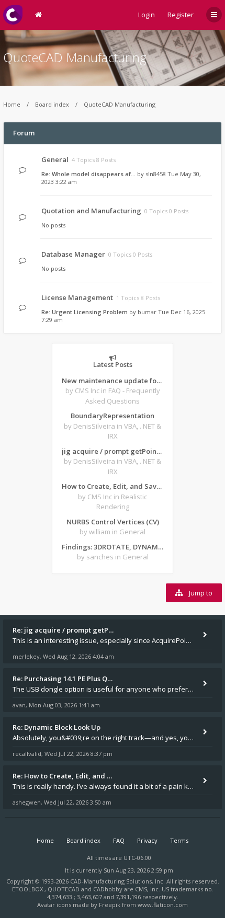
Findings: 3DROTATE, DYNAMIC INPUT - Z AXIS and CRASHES (112, 547)
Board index (52, 104)
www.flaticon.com (163, 905)
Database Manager (73, 254)
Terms (179, 840)
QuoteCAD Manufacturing (75, 57)
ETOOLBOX (28, 889)
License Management (77, 297)
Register (180, 14)
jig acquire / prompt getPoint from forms (112, 451)
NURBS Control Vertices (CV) (112, 521)
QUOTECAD (64, 889)
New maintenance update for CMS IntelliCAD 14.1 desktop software (112, 380)
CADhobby (107, 889)
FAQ (119, 840)
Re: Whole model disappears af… (88, 174)
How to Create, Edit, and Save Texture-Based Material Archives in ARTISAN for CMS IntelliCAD (112, 486)
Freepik (109, 905)
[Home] (12, 15)
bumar (147, 312)
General (55, 159)
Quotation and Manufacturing (91, 210)
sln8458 (155, 174)
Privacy (147, 840)
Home (11, 104)
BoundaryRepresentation (112, 415)
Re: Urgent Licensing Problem (84, 312)
